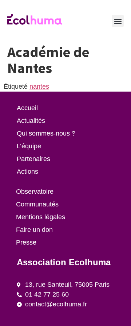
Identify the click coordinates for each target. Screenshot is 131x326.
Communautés (37, 204)
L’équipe (29, 146)
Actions (27, 171)
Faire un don (34, 229)
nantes (39, 86)
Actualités (31, 120)
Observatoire (34, 191)
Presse (26, 242)
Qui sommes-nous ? (46, 133)
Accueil (27, 108)
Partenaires (33, 158)
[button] (118, 21)
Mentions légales (40, 217)
